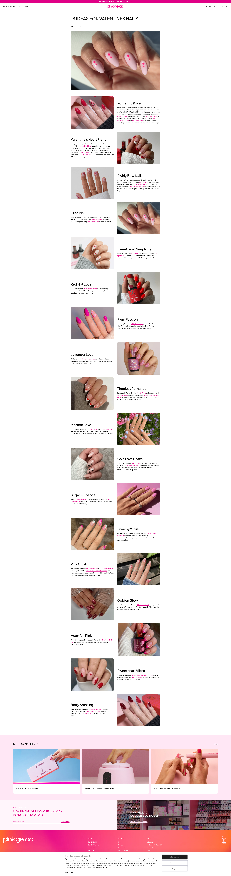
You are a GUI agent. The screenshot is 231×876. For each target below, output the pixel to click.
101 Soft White (141, 393)
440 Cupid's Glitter (84, 146)
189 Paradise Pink (93, 222)
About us (150, 842)
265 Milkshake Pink (107, 569)
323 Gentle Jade (137, 121)
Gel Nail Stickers (93, 845)
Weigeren (175, 869)
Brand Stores (151, 848)
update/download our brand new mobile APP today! (115, 1)
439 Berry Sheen (151, 116)
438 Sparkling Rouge (137, 186)
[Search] (206, 6)
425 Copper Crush (143, 605)
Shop (5, 6)
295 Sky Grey (92, 429)
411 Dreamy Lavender (88, 359)
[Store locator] (214, 6)
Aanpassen (173, 863)
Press (149, 851)
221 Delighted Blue (106, 429)
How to (13, 6)
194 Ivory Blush (136, 463)
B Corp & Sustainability (155, 845)
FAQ (119, 842)
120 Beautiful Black (133, 465)
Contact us (121, 845)
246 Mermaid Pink (92, 569)
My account (122, 848)
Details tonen (69, 872)
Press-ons (91, 848)
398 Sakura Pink (96, 219)
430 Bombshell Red (90, 289)
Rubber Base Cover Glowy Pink (96, 571)
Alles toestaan (174, 857)
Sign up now (65, 821)
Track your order (123, 851)
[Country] (210, 6)
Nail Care (91, 851)
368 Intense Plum (137, 324)
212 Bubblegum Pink (81, 499)
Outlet (20, 6)
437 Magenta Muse (86, 155)
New (26, 6)
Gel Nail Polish (92, 842)
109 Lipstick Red (122, 395)
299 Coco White (85, 152)
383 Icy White (143, 182)
